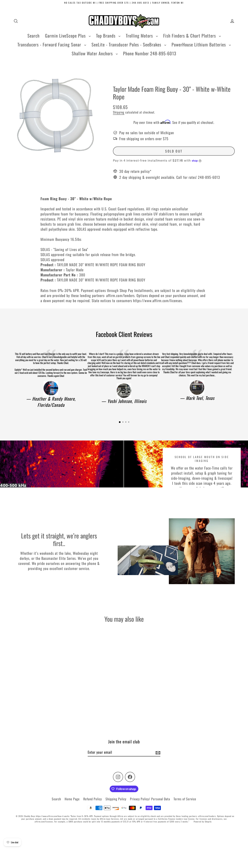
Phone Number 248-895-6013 (149, 53)
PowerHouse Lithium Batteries (199, 44)
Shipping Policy (115, 799)
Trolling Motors (140, 35)
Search (33, 35)
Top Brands (106, 35)
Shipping (118, 112)
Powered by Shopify (203, 821)
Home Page (72, 799)
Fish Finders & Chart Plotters (190, 35)
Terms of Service (185, 799)
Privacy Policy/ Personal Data (150, 799)
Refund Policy (92, 799)
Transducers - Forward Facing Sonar (49, 44)
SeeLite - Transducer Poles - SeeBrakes (127, 44)
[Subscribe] (157, 752)
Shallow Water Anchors (93, 53)
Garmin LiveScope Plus (66, 35)
